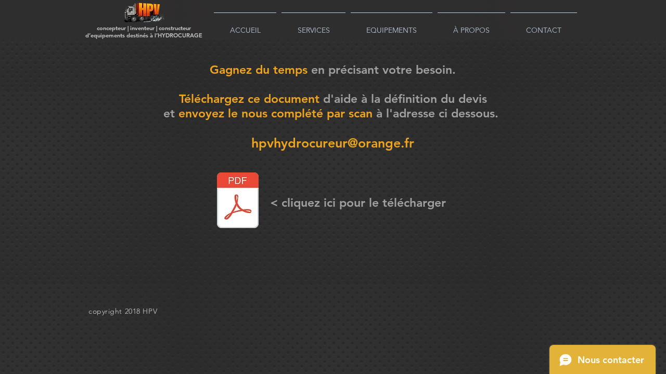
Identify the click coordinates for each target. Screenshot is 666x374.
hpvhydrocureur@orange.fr (332, 143)
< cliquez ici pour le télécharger (358, 202)
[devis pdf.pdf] (237, 201)
